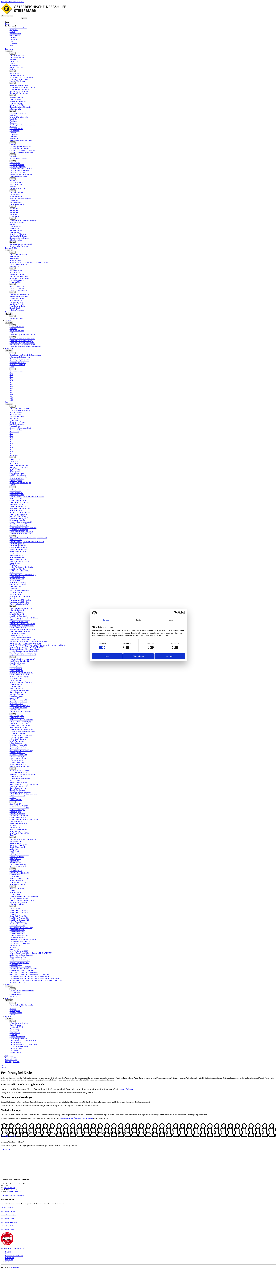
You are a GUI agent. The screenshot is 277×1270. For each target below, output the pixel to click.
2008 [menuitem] (11, 386)
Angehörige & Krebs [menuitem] (17, 304)
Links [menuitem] (11, 333)
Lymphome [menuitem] (13, 136)
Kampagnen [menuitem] (9, 348)
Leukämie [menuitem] (13, 115)
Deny (107, 656)
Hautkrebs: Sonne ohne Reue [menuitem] (20, 359)
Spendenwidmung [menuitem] (16, 1048)
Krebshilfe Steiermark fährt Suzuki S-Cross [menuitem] (24, 649)
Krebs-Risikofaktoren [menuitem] (17, 75)
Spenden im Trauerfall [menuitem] (17, 1037)
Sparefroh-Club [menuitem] (15, 710)
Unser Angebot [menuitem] (15, 256)
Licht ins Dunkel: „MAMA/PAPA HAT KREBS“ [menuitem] (27, 497)
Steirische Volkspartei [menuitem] (17, 592)
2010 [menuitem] (11, 382)
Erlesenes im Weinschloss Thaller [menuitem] (21, 534)
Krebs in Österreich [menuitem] (16, 67)
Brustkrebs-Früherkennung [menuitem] (19, 85)
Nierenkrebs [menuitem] (14, 212)
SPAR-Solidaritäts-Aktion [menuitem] (18, 772)
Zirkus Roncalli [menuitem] (15, 894)
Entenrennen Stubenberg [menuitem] (18, 520)
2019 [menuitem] (11, 447)
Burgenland (14, 30)
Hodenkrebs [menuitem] (14, 210)
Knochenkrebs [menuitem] (14, 131)
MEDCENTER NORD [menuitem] (18, 764)
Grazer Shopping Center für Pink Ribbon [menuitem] (24, 618)
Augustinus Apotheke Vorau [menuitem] (19, 489)
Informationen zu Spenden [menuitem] (19, 1023)
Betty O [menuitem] (12, 598)
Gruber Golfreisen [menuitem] (16, 573)
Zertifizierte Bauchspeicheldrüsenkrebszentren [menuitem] (25, 346)
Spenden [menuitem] (12, 1015)
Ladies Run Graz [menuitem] (15, 459)
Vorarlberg (13, 43)
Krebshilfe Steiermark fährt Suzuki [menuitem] (21, 532)
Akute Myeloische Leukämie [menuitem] (19, 148)
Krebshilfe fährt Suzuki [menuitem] (17, 577)
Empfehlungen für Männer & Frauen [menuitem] (22, 87)
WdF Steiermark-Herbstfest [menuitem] (19, 898)
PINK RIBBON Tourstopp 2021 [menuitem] (21, 735)
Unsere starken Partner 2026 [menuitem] (19, 465)
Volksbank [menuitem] (13, 565)
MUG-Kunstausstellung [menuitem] (18, 582)
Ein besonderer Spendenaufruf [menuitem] (20, 778)
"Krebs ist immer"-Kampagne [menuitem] (20, 770)
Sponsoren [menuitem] (13, 1035)
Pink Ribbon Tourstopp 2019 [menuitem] (19, 816)
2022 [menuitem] (11, 441)
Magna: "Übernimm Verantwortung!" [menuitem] (22, 659)
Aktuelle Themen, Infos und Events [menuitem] (22, 991)
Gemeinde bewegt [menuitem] (16, 414)
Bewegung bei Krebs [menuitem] (17, 300)
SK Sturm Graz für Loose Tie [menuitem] (20, 959)
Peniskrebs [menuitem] (13, 214)
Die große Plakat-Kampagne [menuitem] (19, 749)
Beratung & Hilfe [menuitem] (11, 248)
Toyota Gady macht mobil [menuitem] (18, 758)
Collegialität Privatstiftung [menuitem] (18, 547)
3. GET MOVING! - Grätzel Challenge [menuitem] (23, 794)
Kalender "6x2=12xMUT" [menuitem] (19, 902)
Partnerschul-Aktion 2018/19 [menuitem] (19, 808)
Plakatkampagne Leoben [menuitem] (18, 546)
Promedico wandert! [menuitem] (16, 696)
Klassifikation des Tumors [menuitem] (18, 101)
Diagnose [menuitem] (13, 59)
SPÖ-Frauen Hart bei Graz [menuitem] (19, 622)
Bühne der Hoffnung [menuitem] (17, 430)
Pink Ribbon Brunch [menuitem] (17, 857)
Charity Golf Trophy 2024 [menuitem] (18, 910)
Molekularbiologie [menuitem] (16, 103)
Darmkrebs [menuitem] (13, 121)
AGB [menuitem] (7, 1262)
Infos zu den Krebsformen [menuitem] (18, 113)
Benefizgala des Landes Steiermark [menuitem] (22, 626)
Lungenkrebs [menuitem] (14, 134)
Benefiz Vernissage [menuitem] (16, 510)
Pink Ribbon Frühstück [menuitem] (17, 569)
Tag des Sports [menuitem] (15, 827)
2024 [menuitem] (11, 438)
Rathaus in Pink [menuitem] (15, 876)
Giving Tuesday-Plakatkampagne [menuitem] (21, 722)
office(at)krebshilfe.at (13, 1192)
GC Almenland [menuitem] (15, 471)
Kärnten (12, 32)
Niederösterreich (15, 34)
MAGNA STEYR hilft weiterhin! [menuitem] (21, 720)
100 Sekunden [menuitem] (14, 418)
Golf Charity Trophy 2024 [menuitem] (18, 584)
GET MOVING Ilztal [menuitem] (17, 479)
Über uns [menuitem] (8, 998)
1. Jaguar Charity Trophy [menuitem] (18, 882)
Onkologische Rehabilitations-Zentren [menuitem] (22, 345)
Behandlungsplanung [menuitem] (17, 222)
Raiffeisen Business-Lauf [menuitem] (18, 755)
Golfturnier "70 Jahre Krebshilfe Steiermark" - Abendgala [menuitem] (29, 974)
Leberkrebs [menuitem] (13, 133)
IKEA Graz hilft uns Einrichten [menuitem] (20, 792)
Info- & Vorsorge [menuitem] (15, 993)
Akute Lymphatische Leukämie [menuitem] (20, 146)
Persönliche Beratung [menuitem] (17, 274)
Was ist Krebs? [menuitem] (15, 73)
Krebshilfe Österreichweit (18, 28)
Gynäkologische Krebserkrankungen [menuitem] (22, 125)
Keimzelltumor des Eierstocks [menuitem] (20, 170)
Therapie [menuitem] (13, 63)
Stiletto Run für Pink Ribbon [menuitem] (19, 855)
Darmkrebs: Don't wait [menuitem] (17, 365)
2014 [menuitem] (11, 375)
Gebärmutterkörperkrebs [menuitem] (18, 167)
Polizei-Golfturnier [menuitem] (16, 743)
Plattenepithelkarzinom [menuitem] (17, 188)
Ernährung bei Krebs (12, 1062)
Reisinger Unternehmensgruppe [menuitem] (20, 637)
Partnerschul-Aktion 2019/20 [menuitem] (19, 786)
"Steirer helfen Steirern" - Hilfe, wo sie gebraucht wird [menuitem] (28, 538)
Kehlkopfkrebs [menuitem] (15, 194)
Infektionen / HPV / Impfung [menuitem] (19, 79)
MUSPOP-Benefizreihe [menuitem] (18, 475)
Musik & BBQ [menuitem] (15, 581)
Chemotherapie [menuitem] (15, 228)
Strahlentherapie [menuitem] (15, 226)
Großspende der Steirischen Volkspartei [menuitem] (23, 528)
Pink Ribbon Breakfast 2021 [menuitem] (19, 920)
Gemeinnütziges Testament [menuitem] (19, 1039)
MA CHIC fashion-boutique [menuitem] (19, 590)
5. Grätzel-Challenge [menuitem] (17, 694)
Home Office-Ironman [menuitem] (17, 790)
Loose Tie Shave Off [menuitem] (17, 614)
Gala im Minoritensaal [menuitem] (17, 847)
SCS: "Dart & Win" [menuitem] (16, 678)
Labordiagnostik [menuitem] (15, 109)
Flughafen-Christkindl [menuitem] (17, 663)
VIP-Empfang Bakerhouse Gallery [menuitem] (21, 751)
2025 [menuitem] (11, 436)
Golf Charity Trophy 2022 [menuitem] (18, 700)
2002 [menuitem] (11, 398)
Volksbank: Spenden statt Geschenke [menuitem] (22, 731)
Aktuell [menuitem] (7, 984)
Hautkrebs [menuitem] (13, 127)
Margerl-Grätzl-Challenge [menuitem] (18, 823)
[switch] (126, 647)
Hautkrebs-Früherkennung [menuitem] (19, 93)
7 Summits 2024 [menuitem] (15, 586)
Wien (11, 45)
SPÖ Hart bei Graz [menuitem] (16, 684)
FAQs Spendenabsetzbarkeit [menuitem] (19, 1046)
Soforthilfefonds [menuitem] (15, 1052)
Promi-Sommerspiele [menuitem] (17, 762)
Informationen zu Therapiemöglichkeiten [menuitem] (23, 220)
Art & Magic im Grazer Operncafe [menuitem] (21, 955)
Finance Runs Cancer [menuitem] (17, 473)
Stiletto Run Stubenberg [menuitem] (18, 739)
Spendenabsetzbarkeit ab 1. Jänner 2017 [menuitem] (23, 1044)
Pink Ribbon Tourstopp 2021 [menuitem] (19, 918)
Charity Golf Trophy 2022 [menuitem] (18, 916)
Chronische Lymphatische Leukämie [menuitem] (22, 150)
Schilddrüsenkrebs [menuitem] (16, 202)
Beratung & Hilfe (11, 1058)
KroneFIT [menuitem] (13, 798)
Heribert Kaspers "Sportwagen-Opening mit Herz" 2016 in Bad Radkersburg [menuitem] (36, 980)
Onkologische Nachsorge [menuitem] (18, 236)
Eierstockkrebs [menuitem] (15, 163)
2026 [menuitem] (11, 434)
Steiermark (13, 39)
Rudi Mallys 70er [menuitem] (15, 665)
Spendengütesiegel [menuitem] (16, 1042)
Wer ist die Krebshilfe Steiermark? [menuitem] (21, 1005)
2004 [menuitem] (11, 394)
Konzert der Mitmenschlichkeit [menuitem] (20, 428)
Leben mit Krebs (11, 1060)
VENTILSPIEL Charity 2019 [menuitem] (20, 943)
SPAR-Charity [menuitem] (14, 851)
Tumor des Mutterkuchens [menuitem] (18, 176)
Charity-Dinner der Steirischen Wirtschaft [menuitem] (24, 896)
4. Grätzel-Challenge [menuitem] (17, 757)
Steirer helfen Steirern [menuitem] (17, 495)
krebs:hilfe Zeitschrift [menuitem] (17, 331)
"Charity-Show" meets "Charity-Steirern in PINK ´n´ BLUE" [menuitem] (31, 953)
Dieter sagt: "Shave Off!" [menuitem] (18, 845)
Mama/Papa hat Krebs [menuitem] (17, 306)
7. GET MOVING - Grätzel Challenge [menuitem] (23, 575)
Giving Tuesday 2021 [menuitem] (17, 716)
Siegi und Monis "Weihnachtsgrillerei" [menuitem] (23, 655)
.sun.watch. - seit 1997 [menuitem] (17, 982)
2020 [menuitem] (11, 445)
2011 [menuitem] (11, 381)
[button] (7, 16)
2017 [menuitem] (11, 451)
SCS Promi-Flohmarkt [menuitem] (17, 796)
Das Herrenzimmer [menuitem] (16, 270)
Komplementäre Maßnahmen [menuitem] (19, 238)
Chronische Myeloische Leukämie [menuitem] (21, 152)
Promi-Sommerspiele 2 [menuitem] (17, 932)
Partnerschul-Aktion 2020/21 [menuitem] (19, 723)
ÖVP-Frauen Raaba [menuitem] (16, 704)
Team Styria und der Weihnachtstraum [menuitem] (23, 653)
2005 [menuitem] (11, 392)
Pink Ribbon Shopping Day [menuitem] (19, 873)
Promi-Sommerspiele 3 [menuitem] (17, 934)
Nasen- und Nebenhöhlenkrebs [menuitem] (20, 198)
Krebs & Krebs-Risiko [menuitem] (17, 55)
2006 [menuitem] (11, 390)
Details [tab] (138, 620)
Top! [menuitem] (6, 402)
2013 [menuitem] (11, 377)
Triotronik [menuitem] (13, 890)
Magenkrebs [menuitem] (14, 138)
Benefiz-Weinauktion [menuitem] (17, 741)
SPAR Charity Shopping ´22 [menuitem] (19, 661)
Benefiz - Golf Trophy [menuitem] (17, 884)
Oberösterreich (15, 36)
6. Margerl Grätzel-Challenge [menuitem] (20, 631)
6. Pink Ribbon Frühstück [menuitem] (18, 514)
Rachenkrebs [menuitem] (14, 200)
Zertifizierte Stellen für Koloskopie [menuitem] (21, 341)
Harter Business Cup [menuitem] (17, 579)
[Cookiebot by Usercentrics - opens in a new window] (175, 612)
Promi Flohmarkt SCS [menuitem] (17, 926)
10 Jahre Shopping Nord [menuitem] (18, 866)
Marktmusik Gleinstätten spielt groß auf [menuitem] (23, 639)
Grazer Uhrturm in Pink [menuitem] (18, 957)
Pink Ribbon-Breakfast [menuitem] (17, 937)
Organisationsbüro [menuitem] (16, 1013)
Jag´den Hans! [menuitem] (14, 861)
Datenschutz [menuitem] (9, 1258)
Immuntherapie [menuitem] (15, 232)
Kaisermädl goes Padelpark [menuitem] (19, 530)
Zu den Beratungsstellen (9, 1136)
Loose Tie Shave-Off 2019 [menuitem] (19, 806)
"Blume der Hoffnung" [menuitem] (17, 422)
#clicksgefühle (16, 1267)
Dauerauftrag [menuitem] (14, 1029)
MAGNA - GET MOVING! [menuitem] (19, 878)
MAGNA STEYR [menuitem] (16, 499)
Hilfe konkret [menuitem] (14, 258)
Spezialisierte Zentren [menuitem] (17, 327)
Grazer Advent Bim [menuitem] (16, 671)
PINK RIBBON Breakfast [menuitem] (19, 737)
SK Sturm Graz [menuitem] (15, 553)
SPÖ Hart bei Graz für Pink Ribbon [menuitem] (22, 729)
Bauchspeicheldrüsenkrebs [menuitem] (19, 117)
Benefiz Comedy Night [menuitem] (17, 557)
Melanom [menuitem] (13, 186)
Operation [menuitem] (13, 224)
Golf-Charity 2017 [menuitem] (16, 965)
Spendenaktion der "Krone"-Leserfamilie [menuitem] (24, 651)
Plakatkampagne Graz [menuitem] (17, 544)
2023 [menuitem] (11, 440)
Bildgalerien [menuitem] (14, 455)
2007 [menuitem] (11, 388)
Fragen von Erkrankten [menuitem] (17, 288)
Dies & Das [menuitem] (14, 996)
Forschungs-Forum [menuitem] (16, 318)
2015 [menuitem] (11, 373)
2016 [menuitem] (11, 453)
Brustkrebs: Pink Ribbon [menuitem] (18, 363)
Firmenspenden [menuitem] (15, 1033)
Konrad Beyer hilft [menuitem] (16, 871)
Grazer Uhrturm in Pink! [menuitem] (18, 559)
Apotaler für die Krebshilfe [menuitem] (19, 782)
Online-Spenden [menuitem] (15, 1025)
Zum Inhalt (5, 2)
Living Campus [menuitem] (15, 563)
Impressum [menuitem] (9, 1260)
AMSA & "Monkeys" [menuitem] (17, 810)
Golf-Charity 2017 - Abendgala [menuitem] (20, 967)
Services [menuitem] (8, 320)
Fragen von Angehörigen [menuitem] (18, 290)
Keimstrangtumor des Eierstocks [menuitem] (21, 169)
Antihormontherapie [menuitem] (16, 230)
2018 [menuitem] (11, 449)
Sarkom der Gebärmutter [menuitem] (18, 172)
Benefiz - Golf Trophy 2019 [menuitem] (19, 833)
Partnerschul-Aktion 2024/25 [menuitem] (19, 518)
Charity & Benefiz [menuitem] (16, 994)
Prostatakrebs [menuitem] (14, 216)
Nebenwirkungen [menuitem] (15, 65)
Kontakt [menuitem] (8, 1252)
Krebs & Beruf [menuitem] (15, 308)
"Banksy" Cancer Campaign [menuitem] (19, 676)
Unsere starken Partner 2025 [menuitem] (19, 526)
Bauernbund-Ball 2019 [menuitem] (17, 831)
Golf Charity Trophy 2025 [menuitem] (18, 524)
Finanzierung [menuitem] (14, 1050)
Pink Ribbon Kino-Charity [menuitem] (19, 616)
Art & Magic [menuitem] (14, 849)
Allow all (169, 656)
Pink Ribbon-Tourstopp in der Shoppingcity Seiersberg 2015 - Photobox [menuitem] (34, 978)
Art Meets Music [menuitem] (15, 843)
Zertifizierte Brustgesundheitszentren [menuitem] (22, 343)
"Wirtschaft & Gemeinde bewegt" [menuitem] (21, 608)
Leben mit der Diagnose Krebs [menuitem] (20, 294)
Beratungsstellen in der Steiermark (12, 1195)
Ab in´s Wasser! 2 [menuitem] (16, 669)
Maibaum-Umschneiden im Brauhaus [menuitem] (22, 629)
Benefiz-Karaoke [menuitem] (15, 469)
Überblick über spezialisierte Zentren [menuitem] (22, 339)
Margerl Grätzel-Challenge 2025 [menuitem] (21, 522)
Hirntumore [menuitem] (13, 123)
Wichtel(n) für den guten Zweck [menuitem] (20, 508)
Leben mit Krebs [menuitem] (15, 266)
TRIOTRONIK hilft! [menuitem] (17, 718)
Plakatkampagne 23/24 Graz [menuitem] (19, 602)
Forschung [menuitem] (8, 312)
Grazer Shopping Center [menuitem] (18, 500)
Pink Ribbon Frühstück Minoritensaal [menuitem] (22, 624)
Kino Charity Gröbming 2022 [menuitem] (20, 706)
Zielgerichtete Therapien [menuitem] (18, 234)
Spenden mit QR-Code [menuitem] (17, 1027)
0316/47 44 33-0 (9, 1188)
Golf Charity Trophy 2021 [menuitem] (18, 745)
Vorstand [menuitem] (13, 1009)
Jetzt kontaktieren (7, 1207)
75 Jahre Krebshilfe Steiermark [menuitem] (20, 410)
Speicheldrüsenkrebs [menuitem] (17, 204)
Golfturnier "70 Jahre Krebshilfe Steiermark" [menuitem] (25, 972)
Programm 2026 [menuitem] (15, 282)
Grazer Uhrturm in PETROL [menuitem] (19, 675)
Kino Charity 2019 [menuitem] (16, 804)
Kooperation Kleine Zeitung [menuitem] (19, 477)
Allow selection (138, 656)
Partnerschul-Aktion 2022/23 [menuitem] (19, 635)
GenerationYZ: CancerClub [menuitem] (19, 278)
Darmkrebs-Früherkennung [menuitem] (19, 91)
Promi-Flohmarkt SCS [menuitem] (17, 753)
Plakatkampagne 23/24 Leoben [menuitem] (20, 600)
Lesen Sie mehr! (6, 1149)
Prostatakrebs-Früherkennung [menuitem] (20, 89)
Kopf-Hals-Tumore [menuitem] (16, 129)
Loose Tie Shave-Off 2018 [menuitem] (19, 951)
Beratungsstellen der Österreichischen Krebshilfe (76, 1118)
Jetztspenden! (4, 1066)
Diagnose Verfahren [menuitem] (16, 97)
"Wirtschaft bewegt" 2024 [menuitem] (18, 549)
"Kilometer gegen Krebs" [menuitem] (18, 702)
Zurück (12, 53)
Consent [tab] (106, 620)
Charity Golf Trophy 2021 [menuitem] (18, 924)
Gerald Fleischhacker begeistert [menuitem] (20, 512)
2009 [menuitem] (11, 384)
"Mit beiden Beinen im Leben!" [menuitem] (20, 766)
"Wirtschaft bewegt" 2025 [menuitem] (18, 506)
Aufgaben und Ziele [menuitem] (16, 1007)
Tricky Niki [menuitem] (13, 588)
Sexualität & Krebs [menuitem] (16, 302)
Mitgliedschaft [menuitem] (14, 1031)
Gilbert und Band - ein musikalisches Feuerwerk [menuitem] (26, 643)
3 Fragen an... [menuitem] (14, 420)
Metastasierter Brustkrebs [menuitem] (18, 158)
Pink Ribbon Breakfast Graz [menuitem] (19, 690)
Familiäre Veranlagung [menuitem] (17, 81)
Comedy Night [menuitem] (15, 908)
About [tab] (171, 620)
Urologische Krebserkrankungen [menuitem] (21, 140)
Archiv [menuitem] (12, 367)
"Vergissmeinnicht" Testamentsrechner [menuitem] (23, 1040)
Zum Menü (13, 2)
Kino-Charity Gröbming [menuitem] (18, 864)
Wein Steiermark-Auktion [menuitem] (18, 727)
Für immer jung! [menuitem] (15, 812)
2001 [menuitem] (11, 400)
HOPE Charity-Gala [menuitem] (16, 880)
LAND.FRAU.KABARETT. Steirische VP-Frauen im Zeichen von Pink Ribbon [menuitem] (37, 645)
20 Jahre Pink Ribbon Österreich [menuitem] (21, 682)
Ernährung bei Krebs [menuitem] (17, 298)
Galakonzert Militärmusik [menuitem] (18, 829)
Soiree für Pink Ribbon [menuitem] (17, 904)
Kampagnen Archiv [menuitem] (16, 371)
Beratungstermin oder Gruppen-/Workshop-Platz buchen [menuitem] (29, 262)
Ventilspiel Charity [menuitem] (16, 821)
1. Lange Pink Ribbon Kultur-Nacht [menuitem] (22, 900)
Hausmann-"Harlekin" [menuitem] (17, 888)
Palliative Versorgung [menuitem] (17, 310)
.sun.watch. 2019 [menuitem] (15, 825)
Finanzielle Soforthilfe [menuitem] (17, 280)
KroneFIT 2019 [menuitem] (15, 949)
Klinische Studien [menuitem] (16, 240)
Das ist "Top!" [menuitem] (14, 432)
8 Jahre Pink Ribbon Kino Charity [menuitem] (21, 567)
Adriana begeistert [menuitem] (16, 481)
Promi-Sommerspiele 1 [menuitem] (17, 930)
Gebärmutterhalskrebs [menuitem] (17, 165)
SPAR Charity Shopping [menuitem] (18, 733)
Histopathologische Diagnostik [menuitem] (20, 107)
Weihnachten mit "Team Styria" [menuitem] (20, 596)
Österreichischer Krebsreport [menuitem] (19, 246)
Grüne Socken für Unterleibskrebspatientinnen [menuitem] (25, 355)
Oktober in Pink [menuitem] (15, 780)
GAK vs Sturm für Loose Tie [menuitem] (20, 620)
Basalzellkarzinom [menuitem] (16, 184)
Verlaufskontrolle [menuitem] (15, 99)
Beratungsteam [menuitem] (15, 1011)
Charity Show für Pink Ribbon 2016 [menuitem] (22, 970)
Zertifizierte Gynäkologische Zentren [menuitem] (22, 334)
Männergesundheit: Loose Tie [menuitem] (20, 357)
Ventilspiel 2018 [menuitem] (15, 859)
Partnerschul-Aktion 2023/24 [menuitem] (19, 561)
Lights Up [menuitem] (13, 485)
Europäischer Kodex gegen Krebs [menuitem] (21, 77)
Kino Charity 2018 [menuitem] (16, 841)
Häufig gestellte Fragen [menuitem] (17, 286)
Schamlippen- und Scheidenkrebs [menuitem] (21, 174)
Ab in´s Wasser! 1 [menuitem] (16, 667)
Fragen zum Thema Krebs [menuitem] (18, 264)
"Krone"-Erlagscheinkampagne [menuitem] (20, 483)
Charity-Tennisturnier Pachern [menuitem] (20, 725)
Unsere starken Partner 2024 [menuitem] (19, 604)
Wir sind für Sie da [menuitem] (16, 272)
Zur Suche (20, 2)
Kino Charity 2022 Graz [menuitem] (18, 680)
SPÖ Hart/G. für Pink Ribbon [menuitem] (20, 571)
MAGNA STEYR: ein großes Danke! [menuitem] (23, 774)
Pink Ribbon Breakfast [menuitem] (17, 814)
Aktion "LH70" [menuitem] (15, 698)
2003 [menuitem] (11, 396)
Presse (7, 24)
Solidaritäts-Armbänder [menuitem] (17, 416)
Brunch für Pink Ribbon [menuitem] (18, 516)
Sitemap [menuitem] (8, 1254)
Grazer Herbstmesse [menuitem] (16, 493)
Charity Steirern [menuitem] (15, 875)
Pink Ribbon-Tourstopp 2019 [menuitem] (20, 941)
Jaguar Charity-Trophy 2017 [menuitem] (19, 963)
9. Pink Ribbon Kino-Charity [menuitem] (19, 502)
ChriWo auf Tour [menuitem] (15, 594)
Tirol (11, 41)
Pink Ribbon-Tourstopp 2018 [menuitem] (20, 961)
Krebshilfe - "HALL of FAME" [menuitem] (20, 408)
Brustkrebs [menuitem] (13, 119)
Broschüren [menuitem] (13, 329)
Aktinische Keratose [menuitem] (16, 182)
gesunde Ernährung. (126, 1089)
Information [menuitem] (9, 49)
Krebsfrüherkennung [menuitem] (17, 57)
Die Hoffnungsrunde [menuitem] (17, 424)
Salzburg (13, 37)
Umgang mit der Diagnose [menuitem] (19, 296)
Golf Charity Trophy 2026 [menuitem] (18, 467)
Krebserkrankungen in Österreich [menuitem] (21, 244)
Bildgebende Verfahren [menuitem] (17, 105)
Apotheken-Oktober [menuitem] (16, 504)
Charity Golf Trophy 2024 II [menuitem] (19, 912)
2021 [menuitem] (11, 443)
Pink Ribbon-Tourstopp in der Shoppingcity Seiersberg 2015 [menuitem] (30, 976)
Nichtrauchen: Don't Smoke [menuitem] (19, 361)
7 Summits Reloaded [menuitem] (17, 610)
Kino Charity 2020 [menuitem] (16, 800)
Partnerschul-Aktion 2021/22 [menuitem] (19, 688)
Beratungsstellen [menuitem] (15, 260)
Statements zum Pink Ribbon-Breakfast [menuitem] (23, 939)
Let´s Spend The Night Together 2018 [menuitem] (23, 839)
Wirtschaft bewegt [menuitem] (16, 412)
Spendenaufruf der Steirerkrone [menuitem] (20, 711)
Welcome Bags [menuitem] (15, 426)
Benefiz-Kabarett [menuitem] (15, 892)
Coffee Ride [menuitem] (14, 461)
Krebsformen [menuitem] (14, 61)
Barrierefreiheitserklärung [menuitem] (14, 1256)
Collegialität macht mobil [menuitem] (18, 708)
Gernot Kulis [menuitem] (14, 463)
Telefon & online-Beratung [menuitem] (19, 276)
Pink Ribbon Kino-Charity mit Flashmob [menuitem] (23, 969)
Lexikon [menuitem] (12, 69)
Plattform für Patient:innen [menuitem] (18, 254)
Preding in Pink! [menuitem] (15, 686)
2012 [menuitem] (11, 379)
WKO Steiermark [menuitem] (16, 863)
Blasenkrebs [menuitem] (14, 208)
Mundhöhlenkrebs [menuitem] (16, 196)
